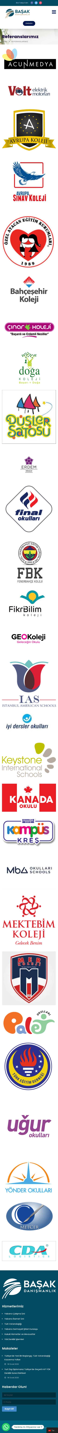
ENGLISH (29, 23)
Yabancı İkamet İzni (14, 1318)
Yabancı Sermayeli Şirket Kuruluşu (21, 1329)
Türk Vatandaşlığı (13, 1323)
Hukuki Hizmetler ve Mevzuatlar (19, 1334)
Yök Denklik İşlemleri (14, 1339)
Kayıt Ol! (9, 1408)
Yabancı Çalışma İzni (14, 1313)
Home (5, 41)
